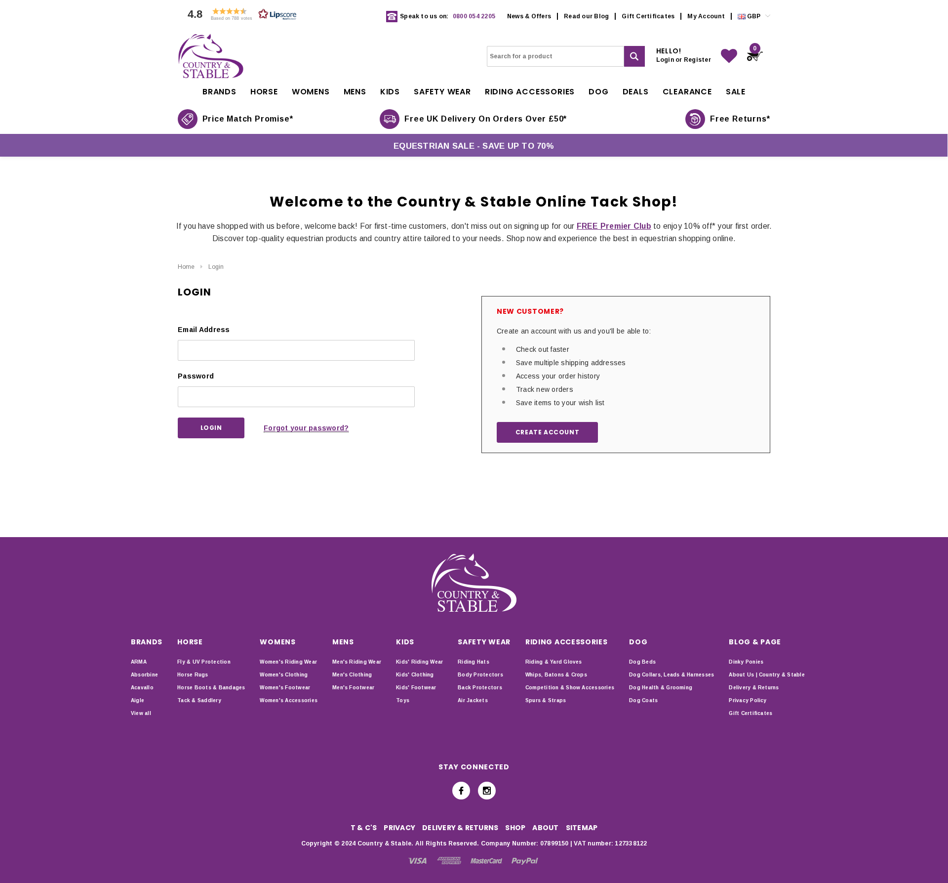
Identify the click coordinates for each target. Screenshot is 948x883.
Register (697, 59)
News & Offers (529, 16)
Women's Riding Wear (288, 662)
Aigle (137, 700)
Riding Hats (473, 662)
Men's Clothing (352, 674)
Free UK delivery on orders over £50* (485, 119)
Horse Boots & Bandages (211, 687)
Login (216, 266)
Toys (402, 700)
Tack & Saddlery (199, 700)
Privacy (399, 828)
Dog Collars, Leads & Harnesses (671, 674)
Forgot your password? (306, 428)
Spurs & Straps (545, 700)
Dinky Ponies (746, 662)
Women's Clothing (284, 674)
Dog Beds (642, 662)
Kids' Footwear (416, 687)
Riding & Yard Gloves (553, 662)
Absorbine (144, 674)
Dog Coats (643, 700)
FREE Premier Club (614, 226)
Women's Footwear (285, 687)
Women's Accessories (288, 700)
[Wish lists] (729, 56)
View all (141, 713)
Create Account (547, 432)
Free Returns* (740, 119)
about (545, 828)
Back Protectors (480, 687)
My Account (705, 16)
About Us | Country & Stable (766, 674)
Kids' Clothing (415, 674)
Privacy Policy (747, 700)
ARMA (139, 662)
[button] (239, 16)
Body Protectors (480, 674)
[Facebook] (461, 790)
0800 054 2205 (474, 16)
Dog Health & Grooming (660, 687)
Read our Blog (586, 16)
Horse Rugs (192, 674)
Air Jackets (473, 700)
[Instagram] (487, 790)
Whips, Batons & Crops (556, 674)
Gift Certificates (648, 16)
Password (196, 376)
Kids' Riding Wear (419, 662)
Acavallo (142, 687)
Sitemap (582, 828)
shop (515, 828)
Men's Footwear (353, 687)
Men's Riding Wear (356, 662)
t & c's (364, 828)
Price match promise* (247, 119)
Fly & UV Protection (204, 662)
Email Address (204, 330)
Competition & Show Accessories (569, 687)
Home (186, 266)
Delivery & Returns (754, 687)
